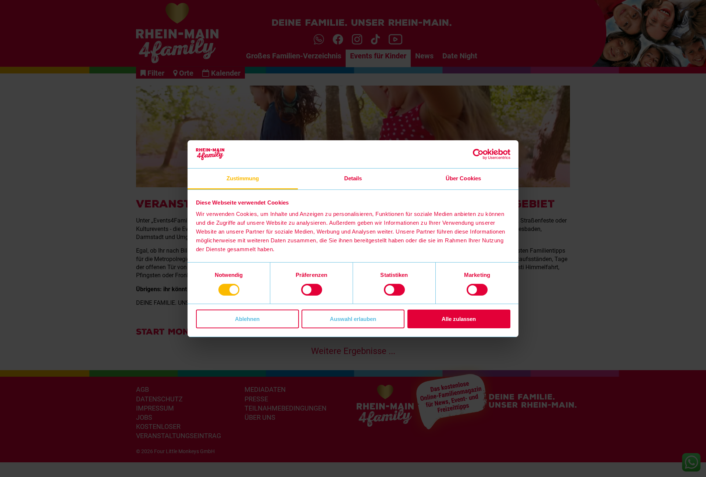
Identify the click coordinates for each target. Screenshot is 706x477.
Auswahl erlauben (353, 319)
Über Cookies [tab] (463, 178)
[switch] (311, 290)
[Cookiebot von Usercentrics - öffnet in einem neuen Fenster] (478, 154)
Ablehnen (247, 319)
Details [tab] (353, 178)
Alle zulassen (459, 319)
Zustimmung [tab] (243, 178)
